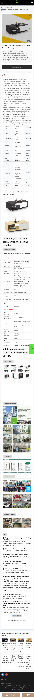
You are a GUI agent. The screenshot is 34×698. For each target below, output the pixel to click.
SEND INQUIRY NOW (17, 67)
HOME (3, 7)
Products (8, 7)
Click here (8, 238)
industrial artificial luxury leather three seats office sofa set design (13, 652)
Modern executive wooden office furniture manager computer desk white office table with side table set (29, 656)
